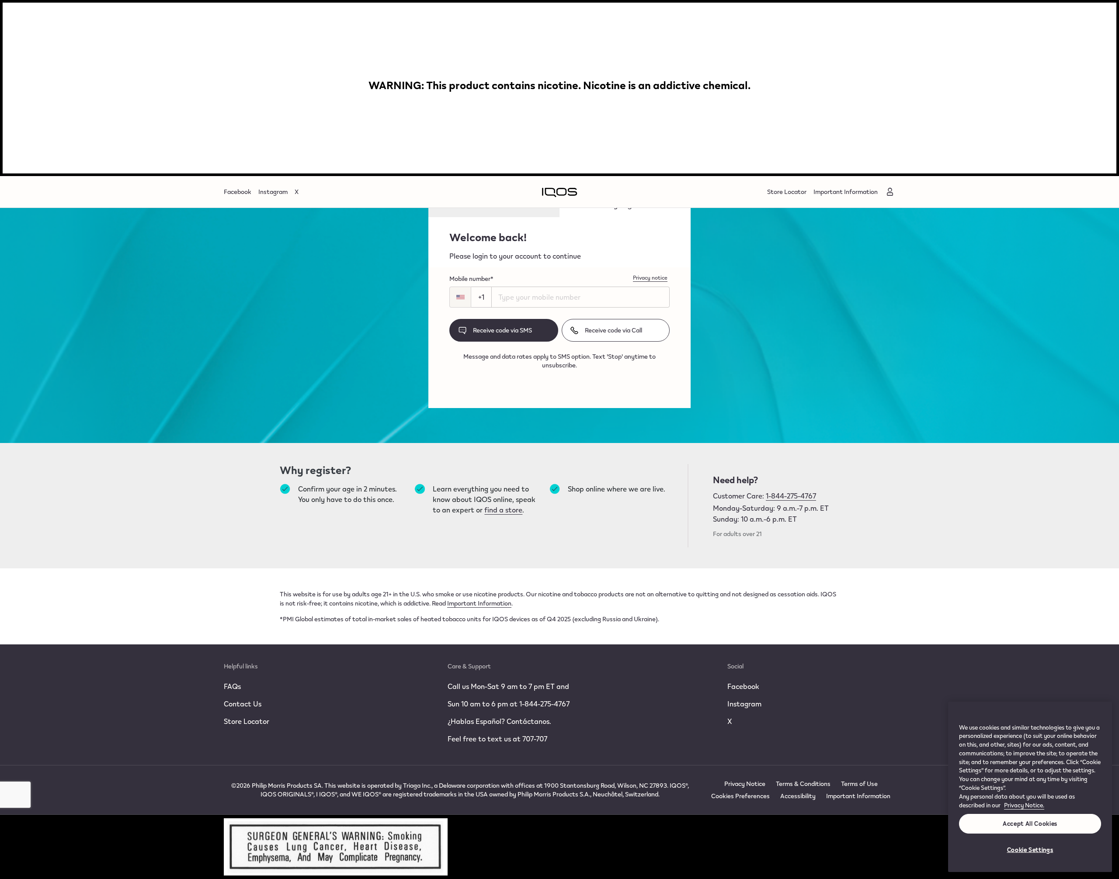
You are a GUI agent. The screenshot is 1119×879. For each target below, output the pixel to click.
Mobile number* (471, 278)
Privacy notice (650, 277)
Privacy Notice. (1024, 805)
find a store (503, 509)
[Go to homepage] (559, 192)
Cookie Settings (1030, 849)
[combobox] (461, 297)
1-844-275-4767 (791, 495)
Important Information (479, 603)
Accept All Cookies (1030, 823)
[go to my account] (890, 192)
